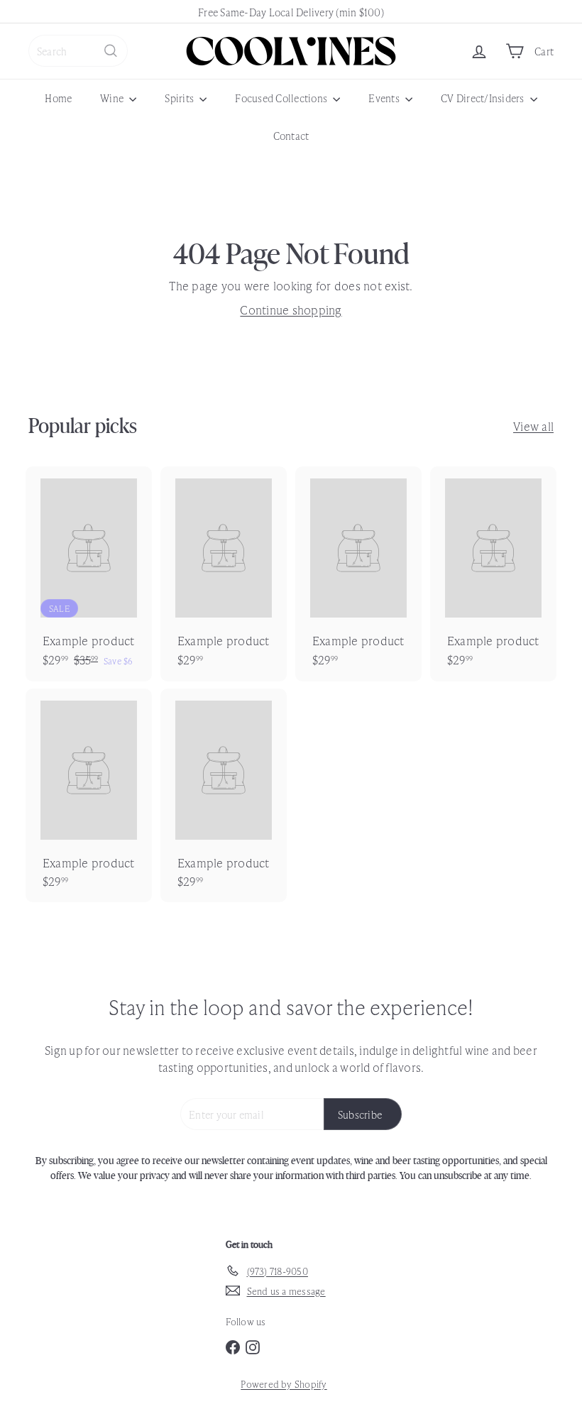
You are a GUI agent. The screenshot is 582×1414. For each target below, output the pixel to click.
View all (533, 425)
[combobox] (78, 51)
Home (58, 97)
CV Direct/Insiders (484, 97)
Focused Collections (282, 97)
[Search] (111, 51)
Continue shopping (290, 309)
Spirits (180, 97)
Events (385, 97)
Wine (113, 97)
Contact (291, 135)
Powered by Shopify (283, 1384)
